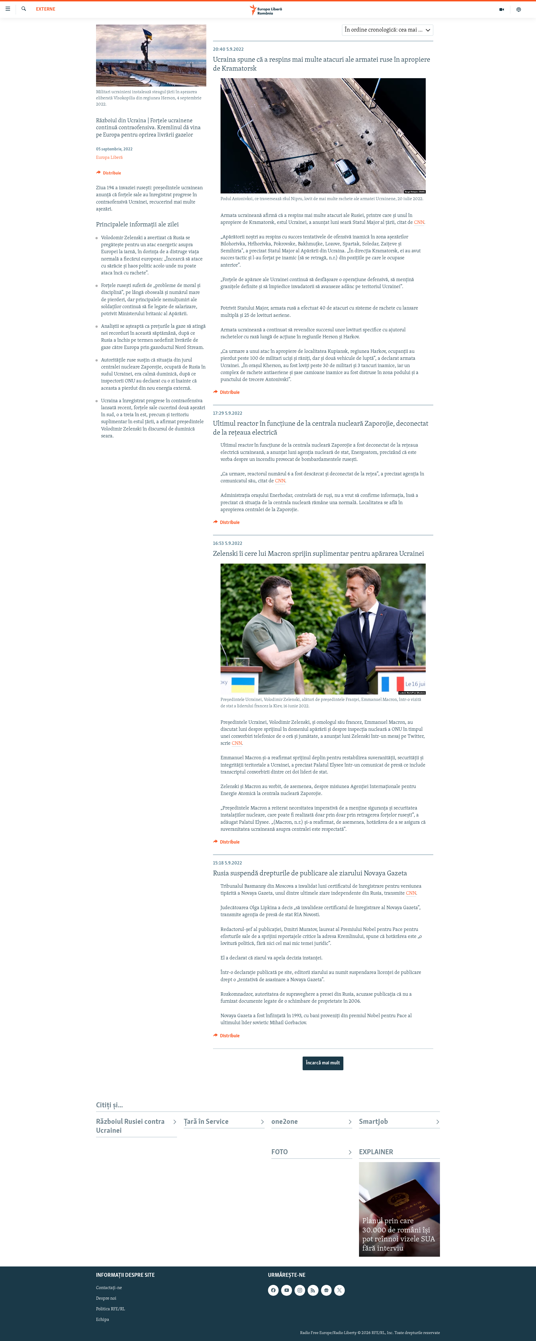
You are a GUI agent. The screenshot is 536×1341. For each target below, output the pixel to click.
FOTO (279, 1152)
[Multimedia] (501, 9)
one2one (284, 1122)
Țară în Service (206, 1122)
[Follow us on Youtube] (286, 1290)
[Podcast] (518, 9)
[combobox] (387, 30)
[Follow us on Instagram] (300, 1290)
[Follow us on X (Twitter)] (339, 1290)
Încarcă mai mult (323, 1063)
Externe (45, 9)
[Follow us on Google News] (326, 1290)
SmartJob (373, 1122)
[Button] (108, 174)
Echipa (102, 1320)
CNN (419, 222)
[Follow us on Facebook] (273, 1290)
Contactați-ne (109, 1288)
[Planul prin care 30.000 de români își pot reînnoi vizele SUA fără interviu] (399, 1209)
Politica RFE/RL (110, 1309)
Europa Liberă (109, 157)
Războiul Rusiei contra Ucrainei (130, 1126)
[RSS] (313, 1290)
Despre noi (106, 1299)
